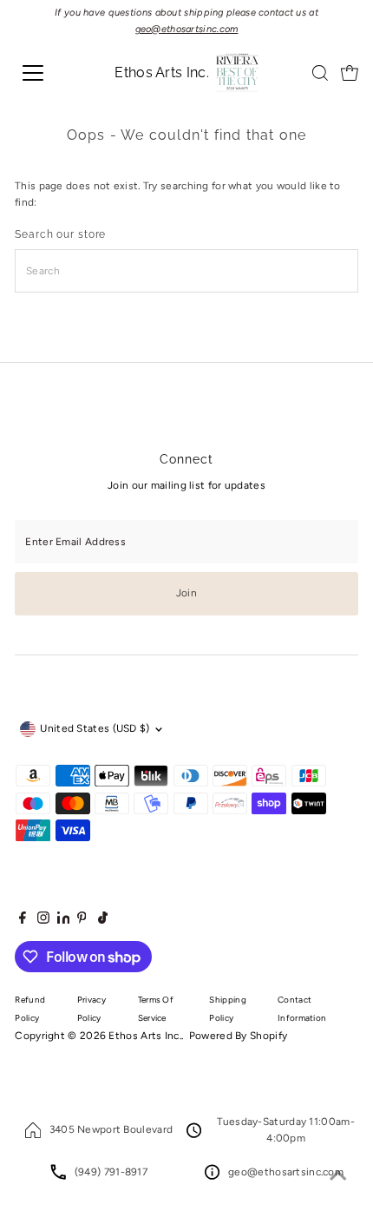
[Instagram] (43, 920)
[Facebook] (22, 920)
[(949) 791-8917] (58, 1176)
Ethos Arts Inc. (144, 1036)
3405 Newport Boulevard (111, 1129)
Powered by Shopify (238, 1036)
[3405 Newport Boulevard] (33, 1135)
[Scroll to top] (338, 1176)
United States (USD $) (94, 728)
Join (186, 593)
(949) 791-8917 (111, 1172)
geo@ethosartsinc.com (286, 1172)
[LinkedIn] (65, 920)
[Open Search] (320, 73)
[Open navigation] (52, 73)
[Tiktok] (103, 920)
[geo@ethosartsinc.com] (212, 1176)
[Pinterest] (82, 920)
